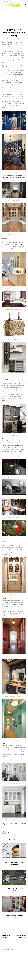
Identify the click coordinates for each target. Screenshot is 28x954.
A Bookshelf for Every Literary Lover (6, 937)
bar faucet (20, 445)
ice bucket (11, 246)
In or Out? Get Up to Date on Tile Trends (21, 937)
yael (19, 38)
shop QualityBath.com (6, 2)
